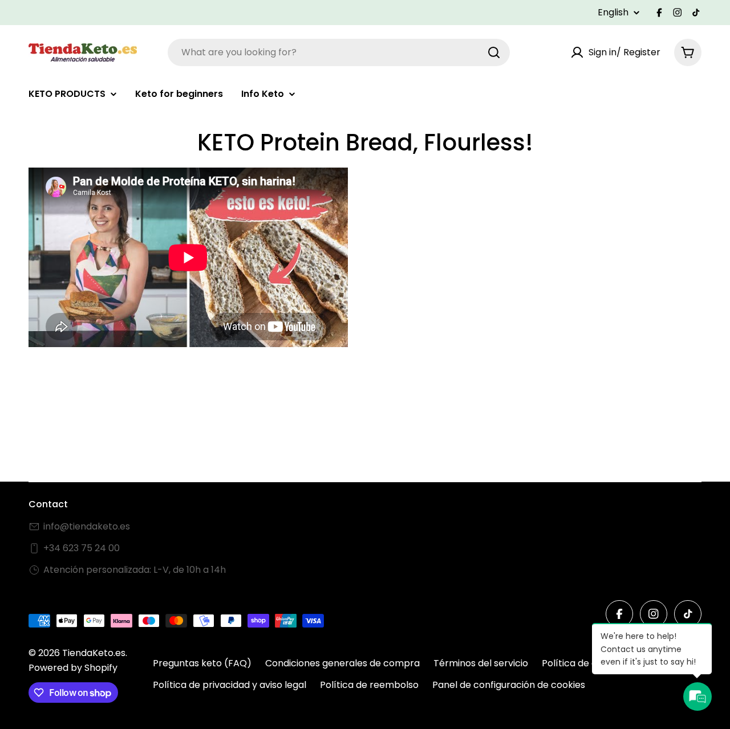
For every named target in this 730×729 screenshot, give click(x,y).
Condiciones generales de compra (342, 663)
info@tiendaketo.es (86, 526)
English (613, 12)
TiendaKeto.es (93, 652)
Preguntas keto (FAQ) (202, 663)
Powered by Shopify (73, 667)
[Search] (494, 52)
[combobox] (339, 52)
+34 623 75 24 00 (81, 548)
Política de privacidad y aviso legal (229, 684)
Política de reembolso (369, 684)
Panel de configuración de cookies (508, 684)
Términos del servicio (480, 663)
